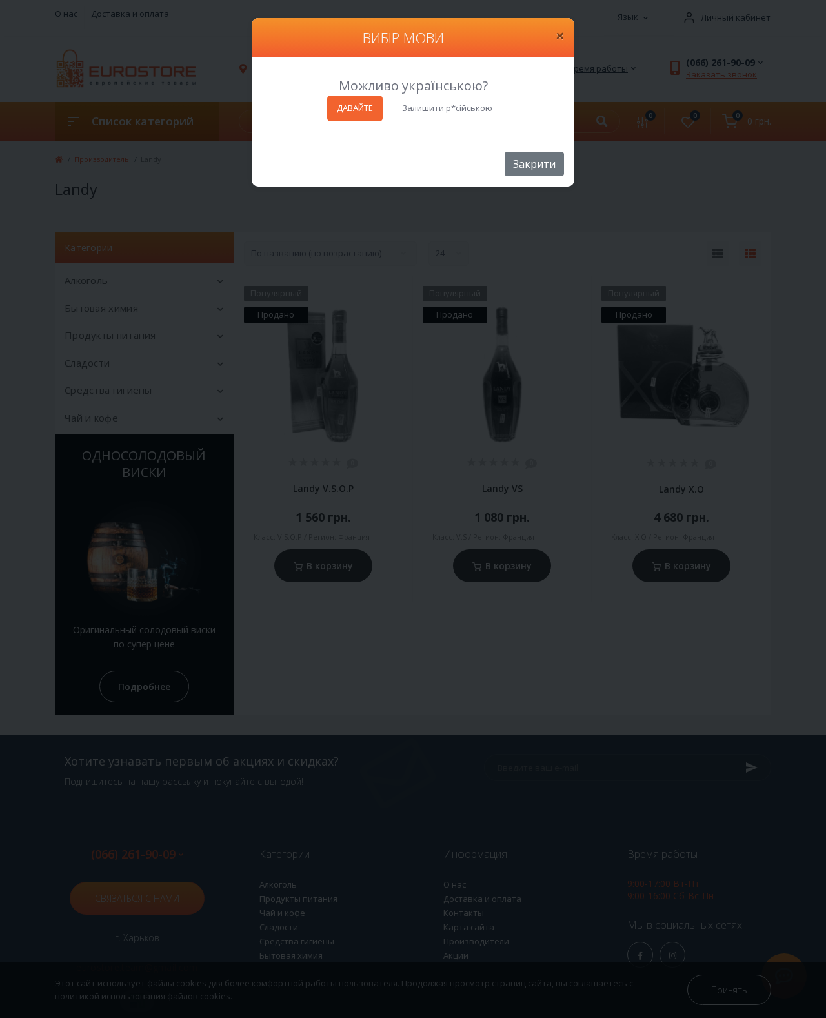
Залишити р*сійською (447, 108)
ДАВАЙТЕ (355, 108)
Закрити (534, 164)
